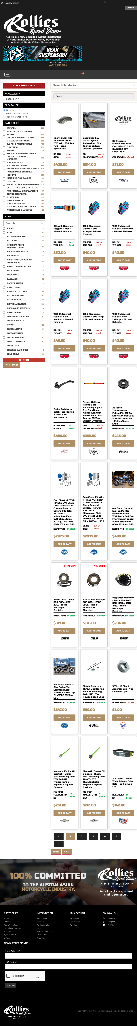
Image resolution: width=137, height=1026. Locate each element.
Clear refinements (24, 85)
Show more (24, 360)
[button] (105, 2)
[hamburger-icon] (7, 74)
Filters (56, 851)
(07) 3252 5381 (58, 65)
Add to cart (64, 172)
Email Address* (12, 951)
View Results (11, 365)
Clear (66, 851)
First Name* (11, 962)
